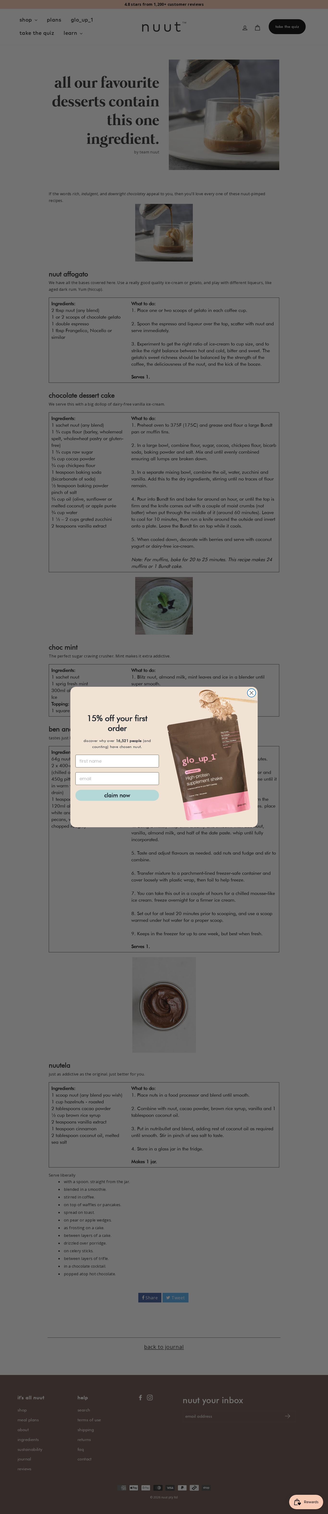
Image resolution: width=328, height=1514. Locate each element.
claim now (117, 795)
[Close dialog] (251, 693)
